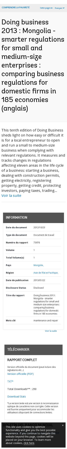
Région (10, 272)
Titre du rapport (15, 295)
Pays (8, 265)
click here (29, 443)
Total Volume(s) (15, 257)
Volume (10, 250)
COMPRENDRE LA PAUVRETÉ (15, 7)
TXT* (10, 381)
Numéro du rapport (17, 242)
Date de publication (17, 280)
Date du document (16, 227)
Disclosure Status (16, 287)
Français (58, 8)
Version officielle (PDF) (20, 374)
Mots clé (11, 320)
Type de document (16, 235)
